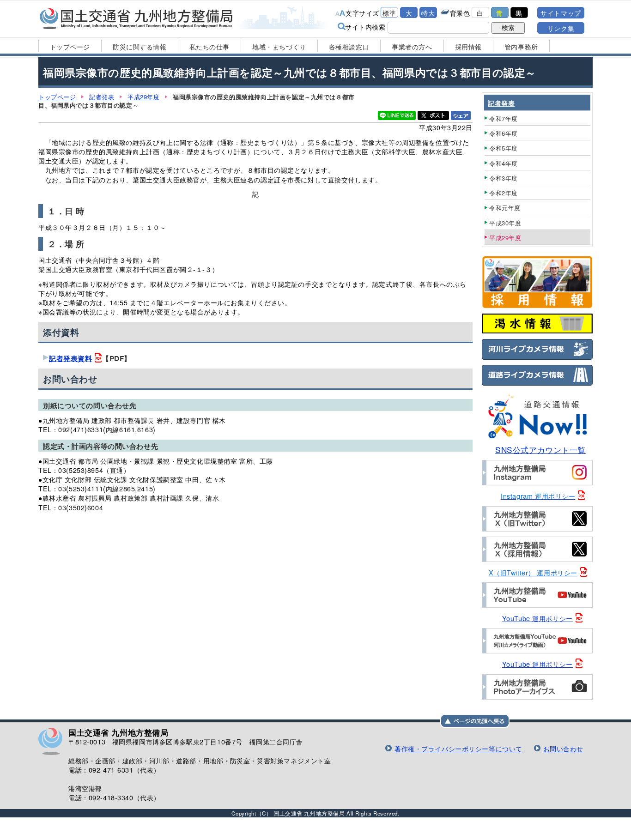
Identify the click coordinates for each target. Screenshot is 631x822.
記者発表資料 (70, 358)
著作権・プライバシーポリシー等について (458, 748)
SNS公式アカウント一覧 (540, 449)
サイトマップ (560, 13)
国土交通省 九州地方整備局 (136, 18)
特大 (428, 13)
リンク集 (560, 28)
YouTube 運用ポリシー (537, 618)
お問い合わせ (563, 748)
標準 (389, 13)
